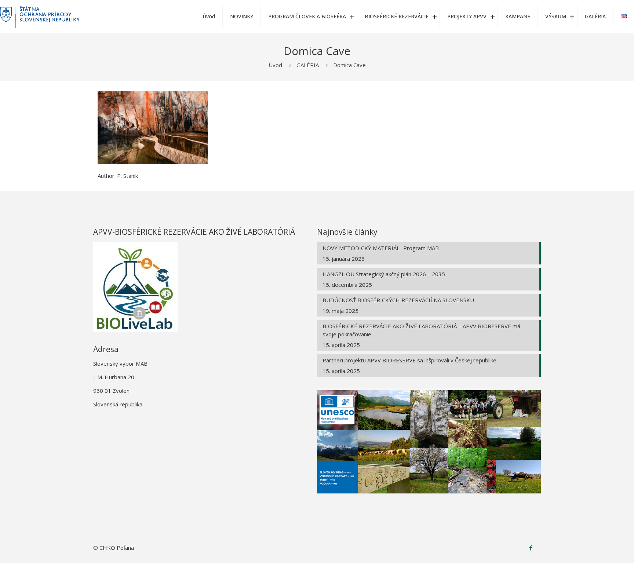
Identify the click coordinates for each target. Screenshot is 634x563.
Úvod (275, 65)
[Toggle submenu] (352, 16)
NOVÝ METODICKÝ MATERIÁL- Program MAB (381, 248)
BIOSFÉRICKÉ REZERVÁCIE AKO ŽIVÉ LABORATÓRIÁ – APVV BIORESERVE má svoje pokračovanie (421, 330)
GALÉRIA (307, 65)
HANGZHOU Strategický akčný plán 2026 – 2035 (384, 274)
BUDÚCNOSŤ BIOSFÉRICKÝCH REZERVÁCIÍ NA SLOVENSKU (398, 300)
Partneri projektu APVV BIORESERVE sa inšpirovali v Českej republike (409, 360)
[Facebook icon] (530, 547)
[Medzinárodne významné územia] (40, 16)
